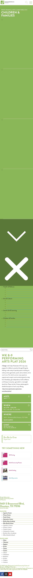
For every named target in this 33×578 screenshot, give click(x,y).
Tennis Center (6, 517)
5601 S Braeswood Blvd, (12, 504)
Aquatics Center (7, 513)
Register (5, 544)
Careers (5, 550)
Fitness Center (7, 515)
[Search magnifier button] (30, 349)
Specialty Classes (11, 316)
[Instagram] (6, 574)
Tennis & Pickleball (11, 297)
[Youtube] (10, 574)
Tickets (5, 548)
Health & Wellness (8, 287)
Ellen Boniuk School (8, 523)
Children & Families (10, 14)
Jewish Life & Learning (10, 310)
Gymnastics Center (8, 519)
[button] (16, 252)
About (4, 540)
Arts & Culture (7, 298)
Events (5, 546)
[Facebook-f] (2, 574)
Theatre (9, 308)
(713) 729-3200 (4, 508)
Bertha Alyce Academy (9, 521)
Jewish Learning (11, 312)
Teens (8, 326)
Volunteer (5, 542)
